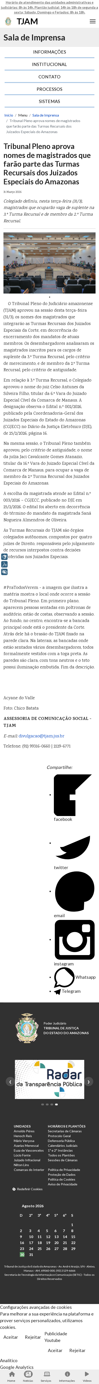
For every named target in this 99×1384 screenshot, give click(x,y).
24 (31, 1248)
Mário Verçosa (24, 1141)
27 (56, 1248)
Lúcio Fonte (22, 1155)
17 (31, 1242)
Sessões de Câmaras (63, 1160)
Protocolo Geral (59, 1136)
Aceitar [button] (10, 1337)
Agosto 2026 (33, 1206)
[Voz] (4, 564)
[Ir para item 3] (51, 1104)
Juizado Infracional (27, 1160)
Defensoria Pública (61, 1141)
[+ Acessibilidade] (4, 572)
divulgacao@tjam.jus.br (41, 736)
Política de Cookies (61, 1179)
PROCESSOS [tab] (49, 89)
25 (40, 1248)
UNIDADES (22, 1126)
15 (73, 1236)
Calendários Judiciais (63, 1145)
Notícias (28, 1380)
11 (40, 1236)
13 (56, 1236)
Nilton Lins (21, 1165)
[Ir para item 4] (56, 1104)
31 (31, 1254)
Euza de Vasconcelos (29, 1150)
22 (73, 1242)
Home (11, 1380)
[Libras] (4, 557)
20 (56, 1242)
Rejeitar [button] (33, 1337)
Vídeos (87, 1380)
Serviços (46, 1380)
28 (65, 1248)
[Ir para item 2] (47, 1104)
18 (40, 1242)
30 (22, 1254)
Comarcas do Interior (29, 1170)
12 (48, 1236)
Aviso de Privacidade (62, 1184)
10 (31, 1236)
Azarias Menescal (26, 1145)
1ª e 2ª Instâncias (60, 1150)
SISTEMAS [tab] (49, 101)
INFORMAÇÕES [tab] (49, 51)
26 (48, 1248)
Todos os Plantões (61, 1155)
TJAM (27, 21)
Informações (67, 1380)
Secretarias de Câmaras (65, 1131)
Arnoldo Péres (24, 1131)
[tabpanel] (49, 263)
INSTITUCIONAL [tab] (49, 64)
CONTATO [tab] (49, 76)
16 (22, 1242)
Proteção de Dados (62, 1174)
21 (65, 1242)
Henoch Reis (23, 1136)
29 (73, 1248)
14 (65, 1236)
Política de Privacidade (64, 1170)
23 (22, 1248)
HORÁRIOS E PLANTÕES (66, 1126)
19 (48, 1242)
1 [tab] (49, 297)
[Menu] (93, 21)
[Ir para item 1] (42, 1104)
